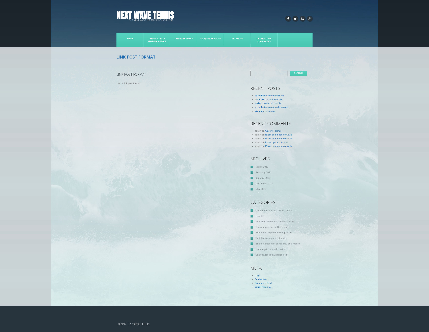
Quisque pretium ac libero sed (272, 227)
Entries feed (261, 279)
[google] (310, 18)
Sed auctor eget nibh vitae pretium (274, 232)
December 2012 (264, 183)
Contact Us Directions (264, 40)
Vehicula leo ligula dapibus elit (271, 254)
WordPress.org (263, 287)
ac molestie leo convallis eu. (269, 95)
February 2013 (263, 172)
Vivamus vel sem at (265, 111)
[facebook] (288, 18)
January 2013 (263, 178)
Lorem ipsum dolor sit (276, 142)
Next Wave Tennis (145, 15)
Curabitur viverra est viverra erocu (274, 210)
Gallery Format (273, 130)
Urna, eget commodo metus (270, 249)
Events (259, 216)
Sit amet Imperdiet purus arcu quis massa (278, 243)
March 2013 (262, 166)
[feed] (302, 18)
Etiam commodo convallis (278, 134)
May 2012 (261, 189)
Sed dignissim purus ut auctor (271, 238)
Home (130, 38)
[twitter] (295, 18)
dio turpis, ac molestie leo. (268, 99)
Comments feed (263, 283)
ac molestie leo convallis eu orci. (272, 107)
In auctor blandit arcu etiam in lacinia (275, 221)
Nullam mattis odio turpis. (268, 103)
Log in (258, 275)
